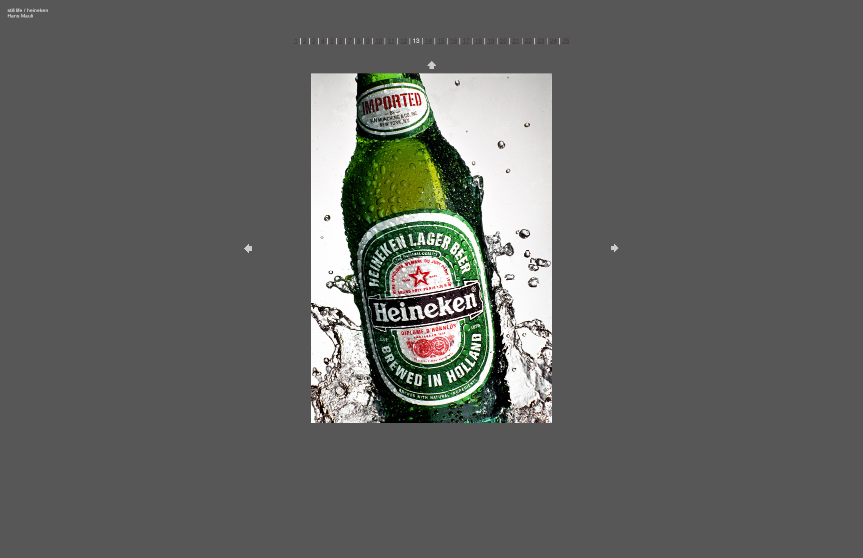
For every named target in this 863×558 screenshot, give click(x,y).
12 (403, 40)
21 (515, 40)
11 (391, 40)
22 (528, 40)
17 (465, 40)
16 (453, 40)
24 (553, 40)
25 (565, 40)
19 (490, 40)
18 (478, 40)
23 (540, 40)
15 (440, 40)
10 (378, 40)
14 (428, 40)
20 (503, 40)
